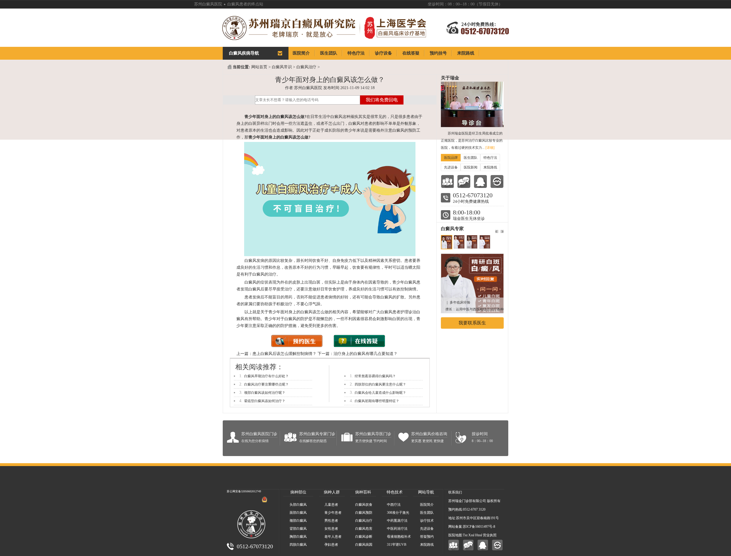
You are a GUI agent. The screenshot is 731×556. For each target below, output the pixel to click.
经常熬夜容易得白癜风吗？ (375, 376)
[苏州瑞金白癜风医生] (472, 256)
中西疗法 (394, 505)
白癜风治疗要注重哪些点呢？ (266, 384)
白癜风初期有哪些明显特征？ (377, 401)
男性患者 (331, 521)
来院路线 (490, 167)
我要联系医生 (472, 322)
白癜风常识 (282, 67)
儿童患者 (331, 505)
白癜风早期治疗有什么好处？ (266, 376)
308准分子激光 (398, 513)
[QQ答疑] (482, 545)
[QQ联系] (480, 181)
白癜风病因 (363, 545)
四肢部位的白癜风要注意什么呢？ (380, 384)
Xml (471, 535)
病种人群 (332, 492)
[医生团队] (447, 181)
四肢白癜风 (298, 545)
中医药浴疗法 (397, 529)
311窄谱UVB (396, 545)
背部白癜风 (298, 529)
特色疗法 (490, 158)
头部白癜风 (298, 505)
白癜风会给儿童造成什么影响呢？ (380, 393)
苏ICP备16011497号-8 (479, 527)
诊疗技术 (427, 521)
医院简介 (427, 505)
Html (478, 535)
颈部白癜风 (298, 521)
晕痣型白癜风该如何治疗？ (264, 401)
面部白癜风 (298, 513)
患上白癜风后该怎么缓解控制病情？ (284, 354)
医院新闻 (470, 167)
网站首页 (259, 67)
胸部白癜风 (298, 537)
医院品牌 (451, 158)
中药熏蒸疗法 (397, 521)
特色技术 (395, 492)
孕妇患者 (331, 545)
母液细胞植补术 (399, 537)
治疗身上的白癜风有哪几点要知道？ (365, 354)
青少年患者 (333, 513)
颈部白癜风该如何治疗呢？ (264, 393)
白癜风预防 (363, 513)
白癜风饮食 (363, 505)
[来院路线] (497, 181)
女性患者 (331, 529)
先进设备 (451, 167)
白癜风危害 (363, 529)
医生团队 (470, 158)
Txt (465, 535)
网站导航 (426, 492)
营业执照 (490, 535)
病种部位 (298, 492)
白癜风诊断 (363, 537)
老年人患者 (333, 537)
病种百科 (363, 492)
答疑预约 (427, 537)
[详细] (490, 148)
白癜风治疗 (306, 67)
